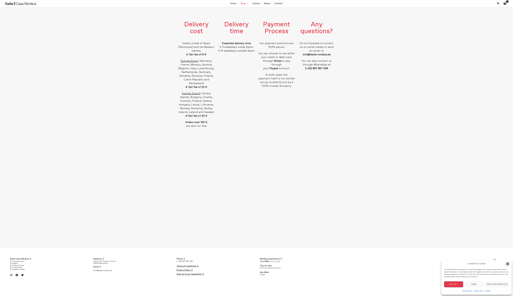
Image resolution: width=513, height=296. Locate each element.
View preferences (497, 284)
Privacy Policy (467, 291)
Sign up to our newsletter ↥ (190, 274)
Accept (453, 284)
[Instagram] (11, 275)
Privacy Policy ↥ (185, 270)
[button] (507, 264)
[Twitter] (22, 275)
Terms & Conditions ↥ (188, 266)
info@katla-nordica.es (317, 54)
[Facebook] (17, 275)
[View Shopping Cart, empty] (505, 3)
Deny (474, 284)
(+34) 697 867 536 (316, 68)
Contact (488, 291)
